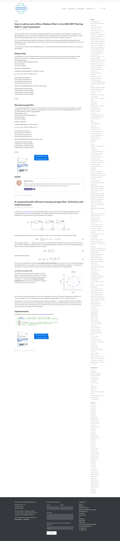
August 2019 (94, 476)
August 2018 (94, 487)
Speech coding (94, 318)
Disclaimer (93, 168)
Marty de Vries (27, 29)
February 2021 (94, 449)
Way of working (95, 355)
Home (92, 212)
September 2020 (95, 458)
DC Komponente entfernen (98, 162)
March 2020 (94, 469)
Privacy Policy (94, 280)
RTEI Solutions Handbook (97, 300)
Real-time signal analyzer (97, 294)
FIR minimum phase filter (97, 197)
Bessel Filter (94, 104)
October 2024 (94, 421)
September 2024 (95, 423)
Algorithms (93, 371)
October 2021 (94, 436)
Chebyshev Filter (95, 128)
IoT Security (94, 237)
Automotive (94, 102)
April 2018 (93, 493)
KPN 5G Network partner (97, 254)
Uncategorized (94, 397)
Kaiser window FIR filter (97, 239)
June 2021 (93, 441)
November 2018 (95, 482)
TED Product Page (95, 322)
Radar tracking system (96, 292)
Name (48, 505)
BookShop (93, 122)
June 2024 (93, 425)
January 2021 (94, 450)
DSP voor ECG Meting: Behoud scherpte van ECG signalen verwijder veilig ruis (98, 173)
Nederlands (94, 388)
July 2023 (93, 428)
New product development (98, 267)
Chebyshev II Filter (95, 129)
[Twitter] (104, 8)
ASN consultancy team (27, 207)
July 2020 (93, 461)
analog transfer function (97, 30)
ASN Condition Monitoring (98, 41)
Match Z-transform (96, 256)
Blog (92, 120)
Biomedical (93, 113)
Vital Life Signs (94, 353)
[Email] (34, 189)
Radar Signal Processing (97, 290)
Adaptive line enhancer (97, 27)
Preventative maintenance (97, 276)
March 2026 (94, 407)
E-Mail (62, 505)
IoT (91, 384)
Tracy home (94, 338)
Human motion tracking (97, 225)
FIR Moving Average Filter (97, 199)
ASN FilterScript (18, 207)
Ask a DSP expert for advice (98, 40)
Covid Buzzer (94, 149)
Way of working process (97, 356)
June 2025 (93, 410)
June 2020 (93, 463)
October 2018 (94, 483)
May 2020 (93, 465)
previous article (27, 211)
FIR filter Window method (97, 193)
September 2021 (95, 438)
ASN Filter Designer (19, 29)
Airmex (92, 370)
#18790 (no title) (95, 21)
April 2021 (93, 445)
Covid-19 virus (94, 382)
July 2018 (93, 489)
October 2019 (94, 472)
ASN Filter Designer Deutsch (98, 60)
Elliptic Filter (94, 184)
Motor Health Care (95, 265)
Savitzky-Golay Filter (96, 305)
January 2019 (94, 480)
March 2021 (94, 447)
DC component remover (97, 160)
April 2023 (93, 432)
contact (93, 144)
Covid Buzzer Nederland (97, 151)
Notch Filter (94, 268)
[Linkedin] (102, 8)
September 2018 (95, 485)
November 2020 (95, 454)
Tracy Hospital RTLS (96, 340)
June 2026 (93, 405)
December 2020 (95, 452)
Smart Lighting (94, 314)
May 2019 (93, 478)
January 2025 (94, 417)
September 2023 (95, 427)
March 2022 (94, 434)
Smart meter (94, 316)
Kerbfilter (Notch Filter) (97, 241)
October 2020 (94, 456)
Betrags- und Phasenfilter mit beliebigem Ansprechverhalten (97, 107)
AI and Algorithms (95, 29)
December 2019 (95, 471)
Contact (93, 142)
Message (49, 512)
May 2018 (93, 491)
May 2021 (93, 443)
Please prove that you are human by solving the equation (59, 523)
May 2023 (93, 430)
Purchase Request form (97, 289)
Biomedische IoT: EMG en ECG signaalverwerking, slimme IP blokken (97, 116)
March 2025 (94, 416)
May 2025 (93, 412)
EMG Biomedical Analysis (97, 186)
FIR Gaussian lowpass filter (98, 195)
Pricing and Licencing (96, 278)
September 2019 (95, 474)
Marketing (93, 386)
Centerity (93, 126)
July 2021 (93, 439)
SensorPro (93, 307)
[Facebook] (100, 8)
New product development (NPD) (87, 524)
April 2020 (93, 467)
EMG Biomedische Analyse (97, 188)
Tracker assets (94, 336)
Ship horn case (94, 309)
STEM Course (94, 320)
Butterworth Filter (95, 124)
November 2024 (95, 419)
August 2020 (94, 460)
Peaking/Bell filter (95, 274)
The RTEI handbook (96, 331)
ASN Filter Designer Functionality (87, 509)
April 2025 (93, 414)
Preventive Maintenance (97, 395)
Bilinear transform (95, 111)
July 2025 (93, 408)
